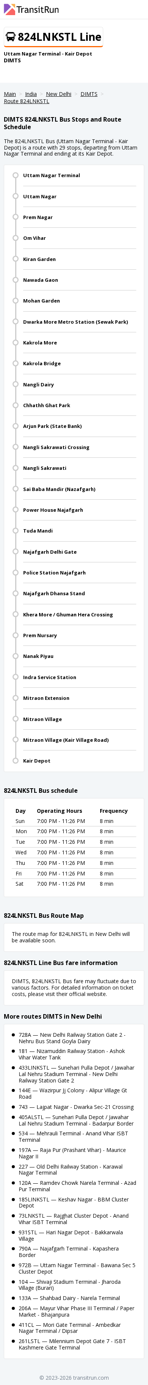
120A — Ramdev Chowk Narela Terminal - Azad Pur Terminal (77, 1186)
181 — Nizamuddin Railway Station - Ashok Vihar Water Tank (72, 1054)
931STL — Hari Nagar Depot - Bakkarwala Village (71, 1235)
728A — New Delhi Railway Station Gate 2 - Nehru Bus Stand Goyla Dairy (72, 1038)
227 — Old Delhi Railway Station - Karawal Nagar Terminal (71, 1170)
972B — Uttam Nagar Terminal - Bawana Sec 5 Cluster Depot (77, 1268)
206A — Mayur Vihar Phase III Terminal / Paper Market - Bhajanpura (76, 1311)
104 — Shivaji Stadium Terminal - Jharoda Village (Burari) (70, 1285)
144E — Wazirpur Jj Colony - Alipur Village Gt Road (73, 1093)
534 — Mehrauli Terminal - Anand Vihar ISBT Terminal (73, 1136)
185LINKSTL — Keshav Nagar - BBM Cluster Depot (74, 1202)
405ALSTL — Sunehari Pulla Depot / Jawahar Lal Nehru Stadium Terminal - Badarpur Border (76, 1120)
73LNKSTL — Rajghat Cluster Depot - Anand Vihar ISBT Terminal (74, 1219)
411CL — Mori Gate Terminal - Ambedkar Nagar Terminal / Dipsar (70, 1328)
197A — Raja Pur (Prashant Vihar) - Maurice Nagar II (72, 1153)
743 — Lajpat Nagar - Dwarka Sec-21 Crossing (76, 1106)
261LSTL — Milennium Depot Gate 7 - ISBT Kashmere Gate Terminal (72, 1344)
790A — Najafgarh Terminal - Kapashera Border (69, 1251)
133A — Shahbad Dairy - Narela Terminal (69, 1298)
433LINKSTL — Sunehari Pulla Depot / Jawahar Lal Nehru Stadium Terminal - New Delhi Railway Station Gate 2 (76, 1074)
